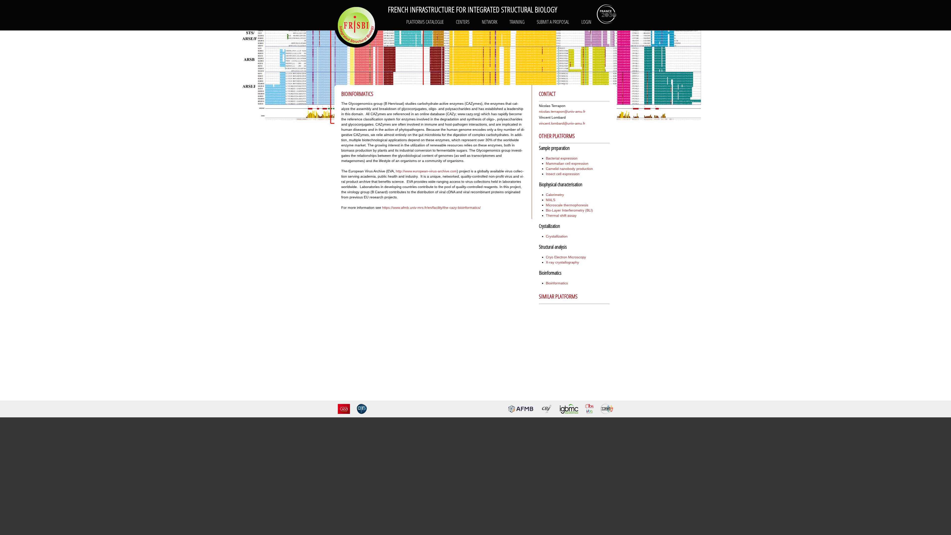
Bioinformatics (557, 283)
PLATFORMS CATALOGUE (425, 22)
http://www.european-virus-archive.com (426, 171)
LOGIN (586, 22)
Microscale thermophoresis (567, 205)
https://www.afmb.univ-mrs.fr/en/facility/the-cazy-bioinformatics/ (431, 208)
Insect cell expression (563, 174)
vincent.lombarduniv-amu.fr (562, 123)
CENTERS (463, 22)
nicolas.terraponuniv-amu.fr (562, 111)
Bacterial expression (562, 158)
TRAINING (517, 22)
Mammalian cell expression (567, 163)
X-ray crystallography (562, 262)
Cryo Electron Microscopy (566, 257)
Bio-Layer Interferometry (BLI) (569, 210)
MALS (550, 200)
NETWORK (489, 22)
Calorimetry (555, 195)
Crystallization (557, 236)
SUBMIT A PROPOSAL (553, 22)
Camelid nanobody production (569, 169)
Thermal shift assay (561, 215)
